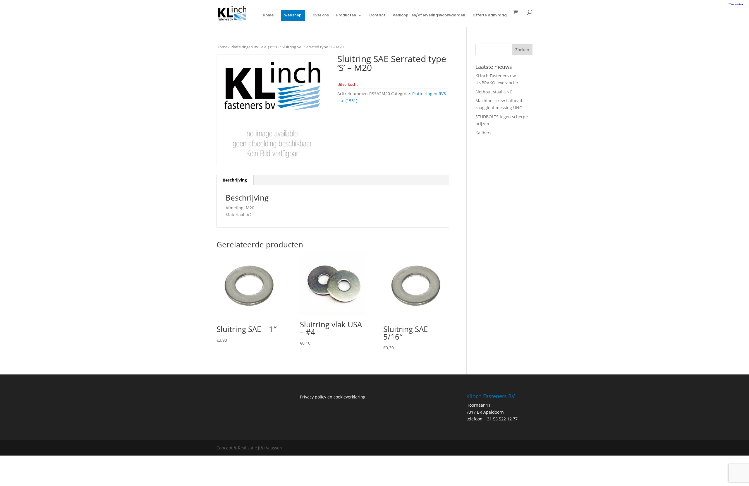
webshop (293, 15)
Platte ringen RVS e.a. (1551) (255, 46)
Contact (377, 15)
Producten (346, 15)
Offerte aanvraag (490, 15)
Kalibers (483, 133)
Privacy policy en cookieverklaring (332, 397)
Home (268, 15)
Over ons (320, 15)
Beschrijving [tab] (235, 180)
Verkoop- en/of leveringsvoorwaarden (429, 15)
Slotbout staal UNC (493, 92)
